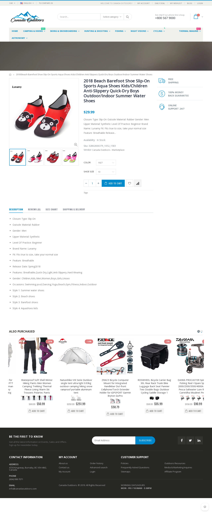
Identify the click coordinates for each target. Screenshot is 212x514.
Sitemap (125, 471)
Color (87, 162)
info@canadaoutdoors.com (23, 488)
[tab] (16, 209)
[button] (198, 331)
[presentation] (12, 157)
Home (10, 74)
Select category (110, 16)
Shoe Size (89, 171)
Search (127, 17)
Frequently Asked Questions (135, 467)
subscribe (145, 440)
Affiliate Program (172, 471)
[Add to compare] (137, 183)
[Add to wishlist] (129, 183)
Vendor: (88, 149)
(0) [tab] (34, 209)
